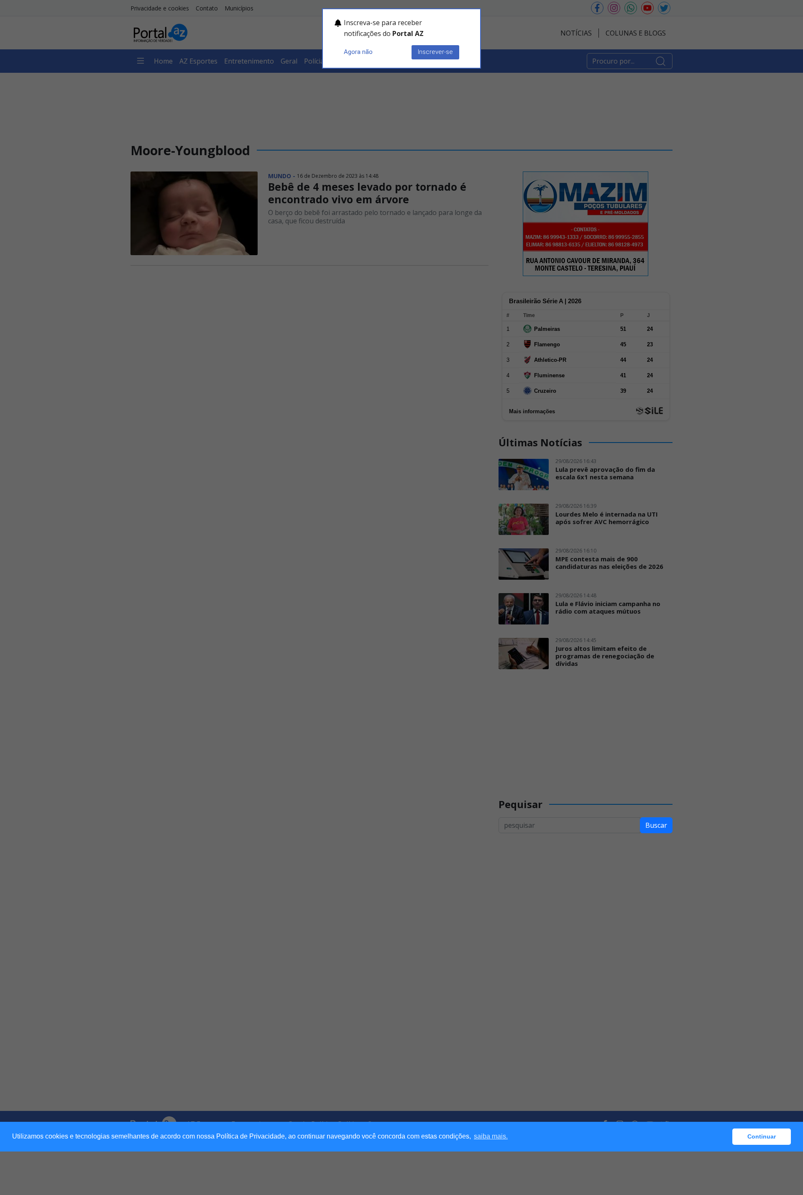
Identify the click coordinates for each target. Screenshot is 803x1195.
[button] (723, 1137)
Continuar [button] (761, 1136)
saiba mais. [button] (491, 1136)
